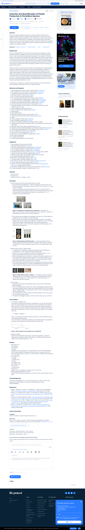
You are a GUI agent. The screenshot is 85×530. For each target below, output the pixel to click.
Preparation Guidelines (42, 501)
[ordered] (32, 452)
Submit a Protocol (41, 503)
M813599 (49, 127)
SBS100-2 (36, 162)
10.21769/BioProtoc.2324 (46, 421)
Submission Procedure (42, 499)
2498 (32, 156)
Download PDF (73, 484)
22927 (39, 115)
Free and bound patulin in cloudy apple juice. (25, 391)
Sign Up (76, 3)
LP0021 (31, 132)
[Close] (81, 502)
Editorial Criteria (41, 507)
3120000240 (37, 148)
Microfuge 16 (32, 151)
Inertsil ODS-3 (42, 160)
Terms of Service (67, 518)
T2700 (33, 109)
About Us (28, 499)
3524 (40, 103)
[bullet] (28, 452)
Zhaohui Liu (17, 23)
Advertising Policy (52, 503)
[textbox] (21, 472)
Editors (27, 505)
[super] (20, 452)
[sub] (24, 452)
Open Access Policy (30, 512)
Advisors (28, 503)
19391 (36, 114)
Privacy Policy (74, 518)
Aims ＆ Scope (29, 501)
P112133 (38, 126)
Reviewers (28, 507)
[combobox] (25, 472)
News (11, 498)
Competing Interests (42, 513)
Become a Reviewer (37, 7)
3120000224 (36, 150)
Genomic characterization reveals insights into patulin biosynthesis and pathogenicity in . (32, 401)
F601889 (41, 97)
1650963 (41, 102)
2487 (35, 159)
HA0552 (30, 120)
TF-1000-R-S (41, 90)
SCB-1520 (47, 166)
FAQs (11, 502)
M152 (30, 108)
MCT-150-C (42, 99)
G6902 (32, 95)
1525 (34, 157)
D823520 (30, 118)
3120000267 (38, 147)
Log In (72, 3)
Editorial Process (41, 505)
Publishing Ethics (41, 511)
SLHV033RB (42, 100)
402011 (38, 153)
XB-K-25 (30, 145)
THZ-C (37, 168)
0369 (38, 133)
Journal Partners (29, 517)
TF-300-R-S (40, 93)
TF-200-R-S (41, 92)
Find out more (73, 528)
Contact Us (28, 522)
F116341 (46, 129)
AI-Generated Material (42, 509)
